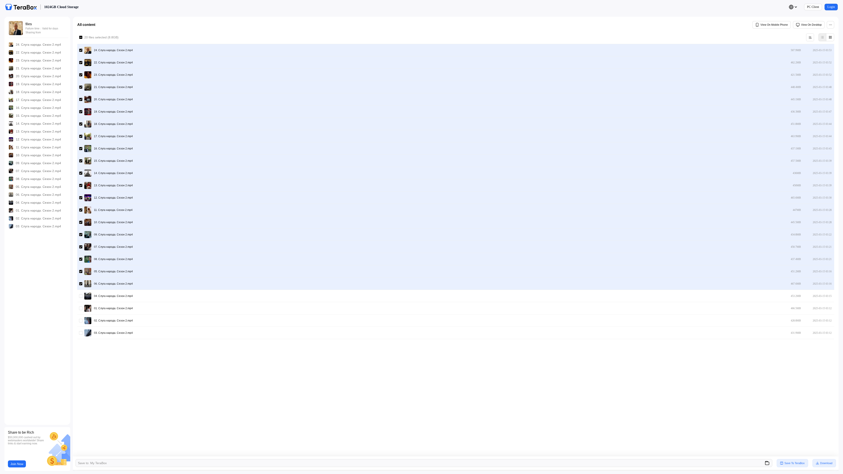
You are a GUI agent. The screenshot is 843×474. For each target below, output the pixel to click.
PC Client (813, 7)
